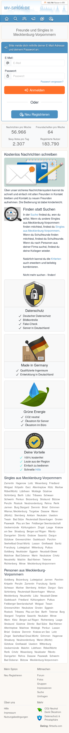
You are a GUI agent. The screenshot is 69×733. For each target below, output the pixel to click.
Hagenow (21, 483)
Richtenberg (10, 563)
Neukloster (21, 551)
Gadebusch (39, 539)
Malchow (9, 555)
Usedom (53, 515)
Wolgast (8, 487)
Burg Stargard (21, 507)
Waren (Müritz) (44, 639)
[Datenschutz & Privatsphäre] (39, 717)
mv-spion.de (17, 8)
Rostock (18, 503)
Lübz (28, 495)
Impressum (10, 712)
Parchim (51, 539)
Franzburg (9, 547)
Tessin (7, 519)
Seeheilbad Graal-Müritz (17, 543)
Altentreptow (39, 487)
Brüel (45, 507)
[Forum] (33, 18)
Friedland (54, 483)
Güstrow (47, 491)
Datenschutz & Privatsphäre (52, 717)
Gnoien (59, 519)
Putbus (49, 547)
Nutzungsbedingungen (16, 716)
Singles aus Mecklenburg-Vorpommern (43, 229)
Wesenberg (41, 483)
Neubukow (45, 555)
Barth (20, 495)
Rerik (56, 503)
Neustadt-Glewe (48, 551)
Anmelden (37, 90)
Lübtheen (25, 491)
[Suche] (15, 18)
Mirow (22, 563)
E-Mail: (9, 58)
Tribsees (37, 495)
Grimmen (54, 507)
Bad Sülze (18, 519)
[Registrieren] (51, 18)
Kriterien (56, 259)
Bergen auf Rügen (36, 531)
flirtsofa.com (55, 725)
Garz (28, 487)
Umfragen (42, 696)
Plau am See (23, 523)
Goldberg (9, 551)
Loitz (30, 483)
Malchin (21, 559)
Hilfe (38, 469)
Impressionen (44, 687)
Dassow (45, 511)
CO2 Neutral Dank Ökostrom (53, 710)
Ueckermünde (11, 527)
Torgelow (34, 511)
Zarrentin (9, 483)
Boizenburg (32, 499)
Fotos (40, 679)
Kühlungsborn (28, 527)
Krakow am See (41, 631)
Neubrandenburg (33, 503)
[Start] (6, 18)
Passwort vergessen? (52, 81)
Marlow (59, 487)
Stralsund (45, 499)
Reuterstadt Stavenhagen (39, 519)
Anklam (31, 515)
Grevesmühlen (23, 539)
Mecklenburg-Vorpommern (41, 563)
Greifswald (47, 543)
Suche (34, 214)
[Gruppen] (24, 18)
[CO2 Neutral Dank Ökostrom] (39, 709)
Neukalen (42, 515)
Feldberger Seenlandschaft (46, 523)
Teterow (46, 559)
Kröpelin (19, 487)
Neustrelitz (9, 559)
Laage (49, 527)
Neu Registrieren (37, 114)
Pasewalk (9, 523)
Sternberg (19, 515)
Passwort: (11, 71)
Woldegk (36, 491)
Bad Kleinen (34, 559)
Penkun (20, 499)
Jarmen (8, 507)
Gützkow (8, 539)
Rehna (48, 503)
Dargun (53, 535)
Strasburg (19, 531)
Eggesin (33, 551)
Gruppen (42, 683)
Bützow (56, 499)
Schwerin (9, 499)
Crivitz (56, 555)
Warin (35, 555)
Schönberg (10, 495)
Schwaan (48, 495)
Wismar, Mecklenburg (15, 511)
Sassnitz (42, 535)
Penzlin (8, 503)
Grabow (31, 535)
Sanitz (58, 543)
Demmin (35, 507)
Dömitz (21, 535)
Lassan (36, 543)
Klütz (50, 487)
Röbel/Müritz (11, 491)
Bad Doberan (23, 555)
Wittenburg (37, 547)
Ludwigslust (23, 547)
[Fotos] (42, 18)
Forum (40, 675)
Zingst (41, 527)
